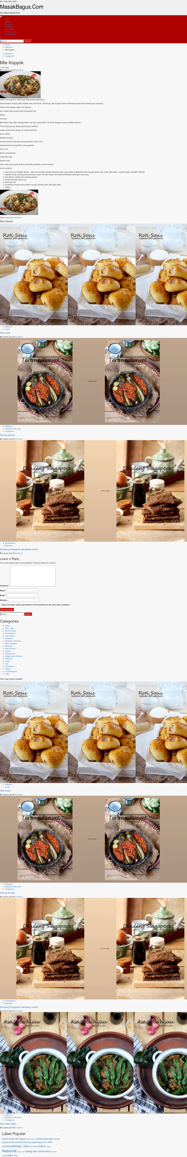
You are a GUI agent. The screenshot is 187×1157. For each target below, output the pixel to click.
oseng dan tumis (34, 1151)
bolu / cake (9, 628)
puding (8, 651)
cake (50, 1142)
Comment (4, 585)
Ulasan (8, 668)
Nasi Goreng (10, 648)
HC (22, 1146)
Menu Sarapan (11, 643)
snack (7, 329)
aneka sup (26, 1142)
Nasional (18, 217)
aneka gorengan (45, 1138)
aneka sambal (15, 1142)
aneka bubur (30, 1139)
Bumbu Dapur (10, 34)
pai (52, 1151)
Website (3, 600)
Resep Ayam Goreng (13, 656)
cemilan (6, 1146)
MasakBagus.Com (21, 6)
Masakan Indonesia (13, 428)
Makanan (9, 21)
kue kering (33, 1146)
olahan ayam (21, 1152)
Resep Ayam (10, 653)
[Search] (1, 38)
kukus (41, 1146)
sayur (10, 1155)
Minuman (9, 24)
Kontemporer (10, 31)
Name (3, 590)
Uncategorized (11, 671)
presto (55, 1152)
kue (26, 1146)
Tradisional (9, 26)
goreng (16, 1146)
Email (3, 595)
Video (7, 19)
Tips (7, 663)
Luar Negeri (10, 29)
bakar (45, 1142)
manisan (48, 1146)
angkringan (9, 217)
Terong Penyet (7, 435)
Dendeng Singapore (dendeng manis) (19, 549)
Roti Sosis (5, 332)
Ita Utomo (20, 70)
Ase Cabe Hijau (8, 1123)
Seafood (8, 658)
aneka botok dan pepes (14, 1138)
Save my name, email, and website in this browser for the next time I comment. (36, 604)
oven (47, 1151)
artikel (7, 625)
